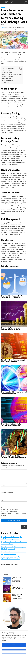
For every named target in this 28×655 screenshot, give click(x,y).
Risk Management (8, 80)
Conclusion (6, 82)
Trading (3, 7)
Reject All (14, 651)
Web (2, 500)
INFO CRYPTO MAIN (8, 2)
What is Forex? (7, 70)
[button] (20, 68)
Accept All (14, 644)
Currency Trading (7, 72)
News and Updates (8, 76)
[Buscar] (24, 527)
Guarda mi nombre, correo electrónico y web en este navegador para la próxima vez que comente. (13, 512)
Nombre (3, 485)
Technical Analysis (8, 78)
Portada (3, 27)
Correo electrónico (7, 492)
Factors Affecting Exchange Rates (12, 74)
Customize (14, 648)
